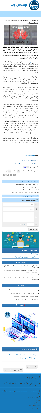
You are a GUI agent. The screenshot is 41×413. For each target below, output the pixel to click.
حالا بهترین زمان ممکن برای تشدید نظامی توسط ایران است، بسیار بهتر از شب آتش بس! (21, 290)
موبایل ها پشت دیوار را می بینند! (30, 190)
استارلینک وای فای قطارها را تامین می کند (29, 187)
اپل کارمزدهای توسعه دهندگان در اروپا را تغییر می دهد (26, 299)
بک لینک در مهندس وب (34, 403)
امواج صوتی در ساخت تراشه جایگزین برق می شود (27, 184)
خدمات (18, 354)
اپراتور (24, 358)
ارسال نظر (33, 229)
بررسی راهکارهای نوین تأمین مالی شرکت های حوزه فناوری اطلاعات (24, 293)
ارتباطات (33, 354)
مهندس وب (19, 4)
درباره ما (38, 400)
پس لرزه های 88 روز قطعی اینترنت (30, 275)
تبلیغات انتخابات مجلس (31, 254)
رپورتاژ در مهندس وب (34, 405)
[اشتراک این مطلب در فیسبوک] (11, 175)
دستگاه (17, 358)
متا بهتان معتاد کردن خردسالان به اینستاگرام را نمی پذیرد (26, 296)
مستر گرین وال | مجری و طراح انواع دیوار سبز (25, 257)
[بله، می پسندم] (18, 170)
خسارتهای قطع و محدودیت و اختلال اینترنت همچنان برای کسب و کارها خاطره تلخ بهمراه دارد (21, 267)
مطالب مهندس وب (35, 408)
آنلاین (34, 358)
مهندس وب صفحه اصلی (12, 370)
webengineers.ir (30, 155)
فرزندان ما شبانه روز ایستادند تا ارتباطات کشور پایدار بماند (25, 193)
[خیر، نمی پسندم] (9, 170)
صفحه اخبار (31, 366)
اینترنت (25, 354)
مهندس (29, 62)
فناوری (26, 167)
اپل (29, 358)
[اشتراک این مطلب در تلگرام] (14, 175)
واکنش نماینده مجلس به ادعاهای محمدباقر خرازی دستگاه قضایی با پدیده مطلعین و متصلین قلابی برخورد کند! (21, 271)
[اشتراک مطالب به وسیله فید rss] (7, 175)
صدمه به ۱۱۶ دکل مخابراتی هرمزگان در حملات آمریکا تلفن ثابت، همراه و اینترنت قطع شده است (21, 279)
